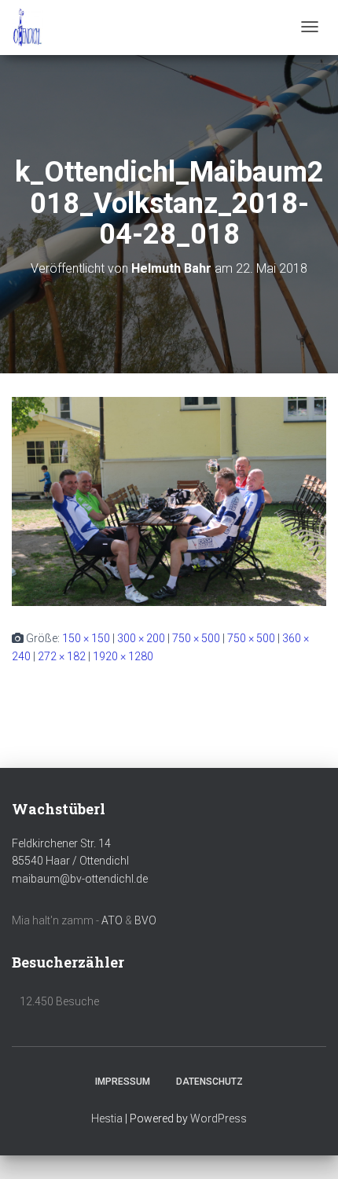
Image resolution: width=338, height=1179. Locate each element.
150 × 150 (86, 638)
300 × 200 (141, 638)
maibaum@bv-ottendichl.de (80, 878)
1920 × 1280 (123, 656)
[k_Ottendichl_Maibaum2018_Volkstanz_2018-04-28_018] (169, 500)
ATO (112, 920)
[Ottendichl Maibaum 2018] (27, 27)
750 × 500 (196, 638)
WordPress (218, 1118)
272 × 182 (62, 656)
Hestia (107, 1118)
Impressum (122, 1081)
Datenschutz (209, 1081)
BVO (145, 920)
